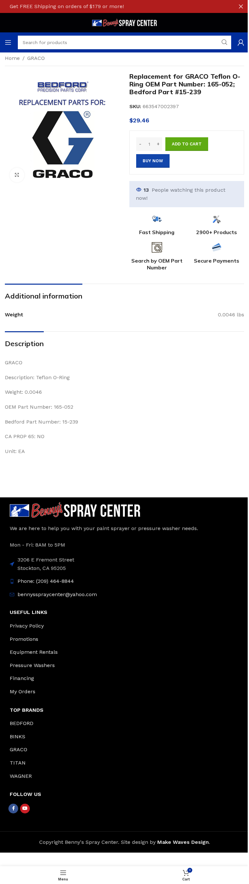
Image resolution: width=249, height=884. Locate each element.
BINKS (17, 736)
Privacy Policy (27, 626)
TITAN (18, 763)
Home (12, 58)
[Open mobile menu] (8, 42)
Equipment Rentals (34, 652)
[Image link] (75, 509)
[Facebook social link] (13, 808)
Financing (22, 678)
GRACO (36, 58)
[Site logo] (124, 22)
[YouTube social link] (25, 808)
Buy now (153, 160)
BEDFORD (21, 723)
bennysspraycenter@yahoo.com (57, 594)
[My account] (240, 42)
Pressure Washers (32, 665)
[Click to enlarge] (17, 175)
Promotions (24, 639)
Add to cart (187, 144)
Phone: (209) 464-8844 (46, 581)
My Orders (22, 691)
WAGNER (21, 776)
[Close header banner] (241, 6)
